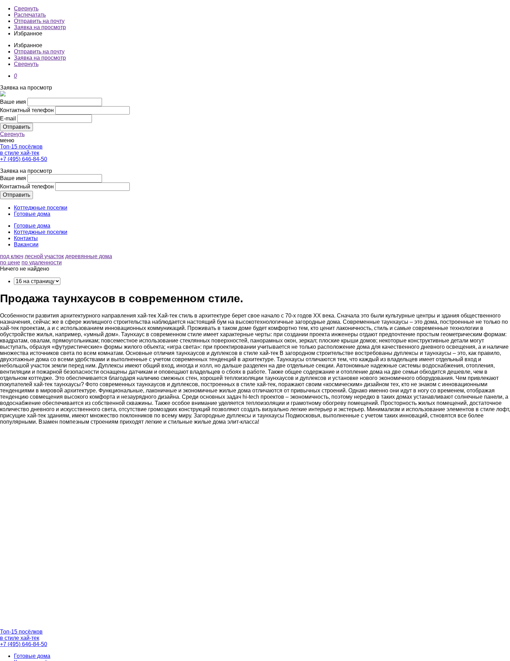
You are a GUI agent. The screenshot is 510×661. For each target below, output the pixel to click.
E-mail (8, 118)
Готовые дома (32, 214)
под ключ (11, 256)
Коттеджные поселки (40, 208)
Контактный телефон (27, 110)
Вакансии (26, 244)
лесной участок (44, 256)
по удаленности (42, 262)
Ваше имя (13, 102)
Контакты (26, 238)
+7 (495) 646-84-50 (23, 159)
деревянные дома (88, 256)
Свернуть (26, 8)
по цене (10, 262)
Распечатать (30, 15)
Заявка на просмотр (40, 27)
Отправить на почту (39, 21)
